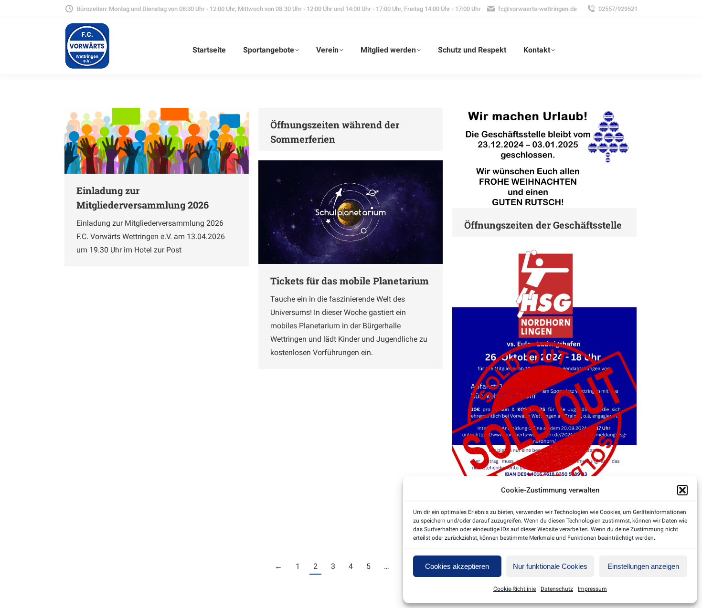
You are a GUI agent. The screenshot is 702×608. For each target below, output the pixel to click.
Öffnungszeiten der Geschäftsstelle (543, 225)
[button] (682, 490)
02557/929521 (618, 8)
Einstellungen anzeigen (643, 566)
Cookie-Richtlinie (514, 589)
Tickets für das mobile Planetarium (349, 280)
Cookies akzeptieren (457, 566)
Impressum (592, 589)
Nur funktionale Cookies (550, 566)
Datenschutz (557, 589)
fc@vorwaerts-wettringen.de (537, 8)
